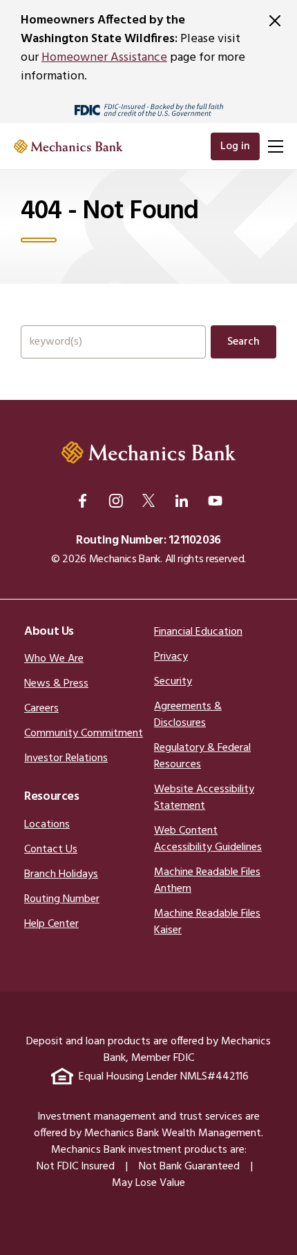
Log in (235, 146)
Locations (47, 825)
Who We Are (54, 659)
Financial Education (198, 632)
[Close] (274, 20)
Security (173, 682)
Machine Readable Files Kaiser (207, 922)
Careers (41, 709)
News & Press (56, 684)
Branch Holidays (61, 874)
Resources (51, 797)
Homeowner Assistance (104, 58)
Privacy (171, 657)
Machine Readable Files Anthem (207, 880)
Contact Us (50, 850)
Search (243, 342)
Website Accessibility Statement (204, 797)
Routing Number (61, 899)
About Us (49, 632)
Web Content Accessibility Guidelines (208, 839)
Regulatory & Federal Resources (202, 756)
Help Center (51, 924)
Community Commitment (83, 734)
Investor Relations (66, 758)
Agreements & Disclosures (188, 715)
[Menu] (275, 146)
